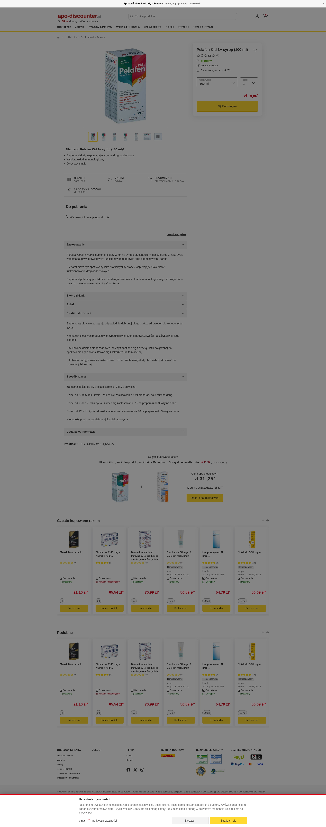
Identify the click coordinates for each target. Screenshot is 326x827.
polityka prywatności (104, 820)
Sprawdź (195, 3)
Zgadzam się (228, 820)
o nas (82, 820)
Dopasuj (190, 820)
